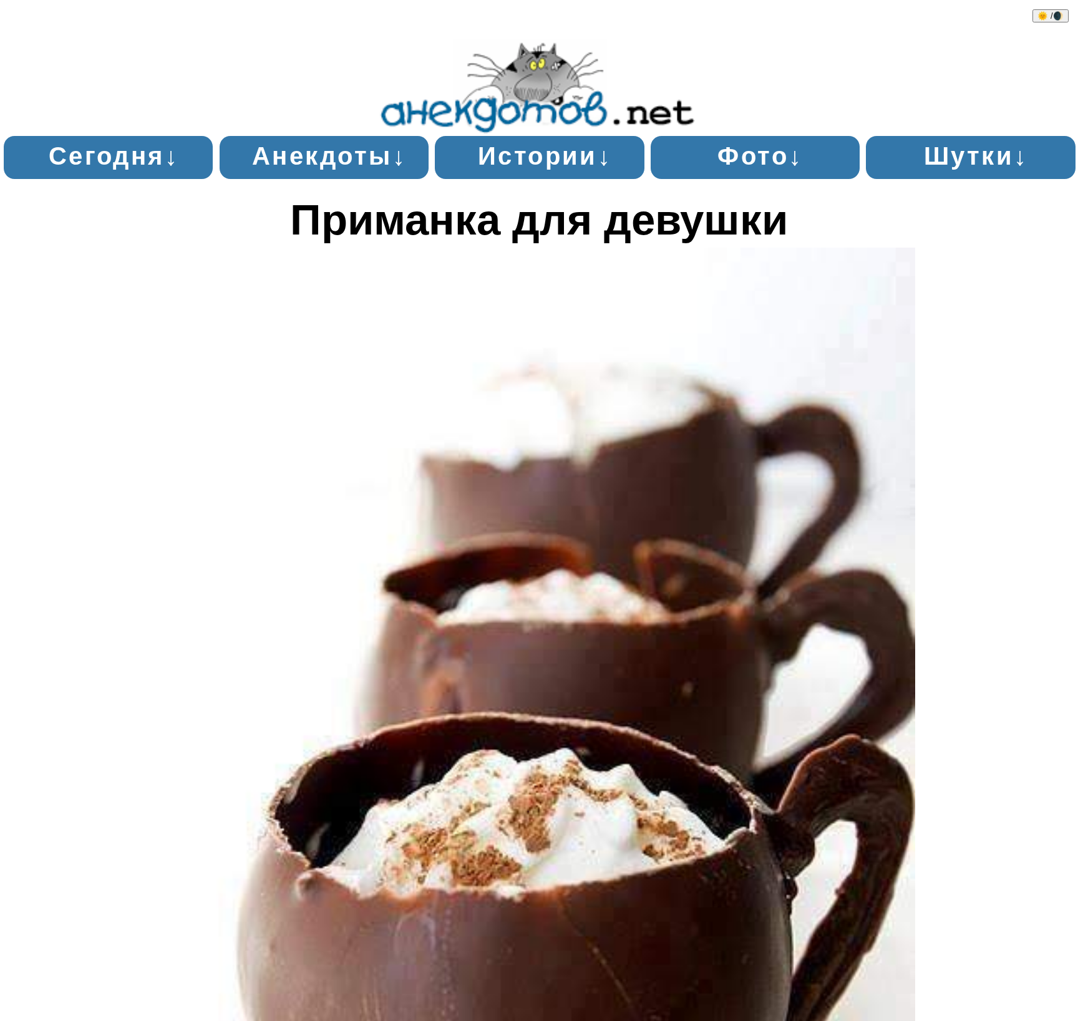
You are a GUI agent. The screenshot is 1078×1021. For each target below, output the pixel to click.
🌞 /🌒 (1050, 16)
